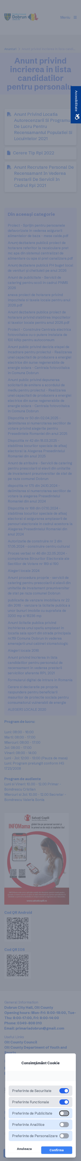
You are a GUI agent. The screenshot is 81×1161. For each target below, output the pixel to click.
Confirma (56, 1150)
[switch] (64, 1113)
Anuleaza (24, 1149)
